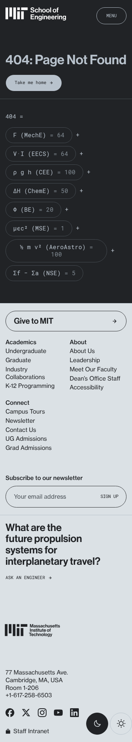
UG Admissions (26, 438)
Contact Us (21, 429)
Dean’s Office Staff (95, 378)
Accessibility (86, 387)
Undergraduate (26, 350)
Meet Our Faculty (93, 369)
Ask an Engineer (25, 578)
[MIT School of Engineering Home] (36, 14)
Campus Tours (25, 411)
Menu (111, 15)
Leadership (85, 360)
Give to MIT (34, 321)
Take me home (30, 83)
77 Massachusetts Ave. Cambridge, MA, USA (37, 676)
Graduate (18, 360)
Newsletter (20, 420)
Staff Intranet (31, 731)
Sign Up (109, 496)
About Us (82, 350)
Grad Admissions (29, 447)
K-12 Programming (30, 385)
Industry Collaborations (25, 373)
